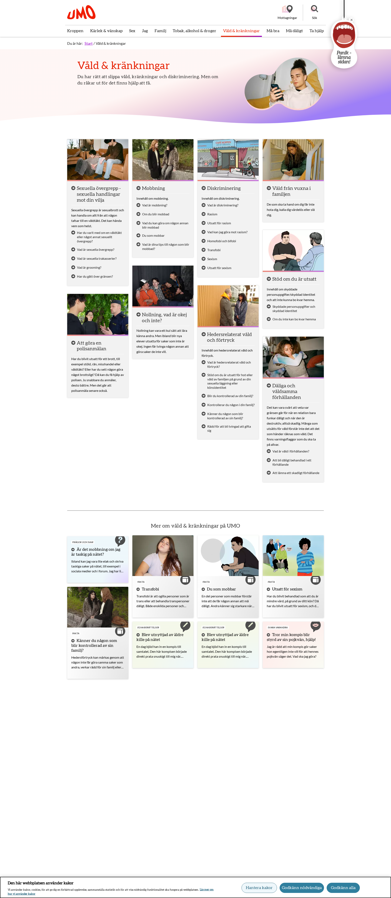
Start (89, 43)
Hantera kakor (259, 888)
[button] (314, 12)
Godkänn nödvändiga (302, 888)
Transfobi (150, 589)
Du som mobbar (221, 589)
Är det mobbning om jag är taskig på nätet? (95, 552)
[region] (195, 887)
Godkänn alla (343, 888)
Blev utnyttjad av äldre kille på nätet (159, 637)
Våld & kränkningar (111, 43)
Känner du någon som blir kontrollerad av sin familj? (94, 646)
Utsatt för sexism (287, 589)
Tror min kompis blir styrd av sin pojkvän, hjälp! (291, 637)
